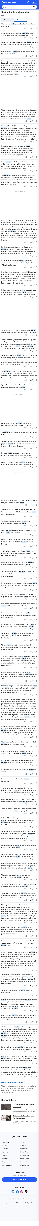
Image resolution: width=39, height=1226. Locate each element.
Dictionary (5, 1145)
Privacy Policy (24, 1152)
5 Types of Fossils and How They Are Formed (24, 1106)
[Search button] (34, 7)
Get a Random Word (19, 1180)
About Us (23, 1145)
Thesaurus (5, 1149)
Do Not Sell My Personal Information (19, 1199)
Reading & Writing (7, 1165)
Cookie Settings (24, 1158)
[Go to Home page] (9, 2)
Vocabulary (5, 1158)
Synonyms (7, 20)
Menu (34, 2)
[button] (28, 2)
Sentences (20, 20)
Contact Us (23, 1149)
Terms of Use (24, 1162)
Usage (4, 1162)
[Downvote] (32, 28)
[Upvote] (26, 28)
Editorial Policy (24, 1155)
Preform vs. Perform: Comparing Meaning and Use (24, 1117)
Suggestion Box (24, 1165)
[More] (36, 28)
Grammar (4, 1155)
